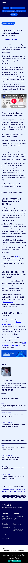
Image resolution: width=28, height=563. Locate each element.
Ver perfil (3, 393)
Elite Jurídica (5, 520)
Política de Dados (16, 560)
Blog (14, 527)
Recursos (16, 520)
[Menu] (25, 2)
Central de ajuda (5, 538)
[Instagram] (6, 390)
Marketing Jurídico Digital (10, 11)
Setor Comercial (22, 11)
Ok (9, 560)
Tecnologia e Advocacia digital (18, 8)
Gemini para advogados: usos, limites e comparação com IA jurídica (13, 425)
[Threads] (24, 496)
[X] (20, 496)
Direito (7, 8)
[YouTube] (12, 390)
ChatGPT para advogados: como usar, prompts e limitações (12, 467)
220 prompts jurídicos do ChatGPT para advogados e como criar (13, 477)
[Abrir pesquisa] (22, 2)
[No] (26, 557)
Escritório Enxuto (6, 516)
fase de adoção (8, 302)
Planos (15, 518)
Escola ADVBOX (6, 527)
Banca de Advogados (7, 518)
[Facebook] (2, 390)
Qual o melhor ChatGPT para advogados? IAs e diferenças (10, 458)
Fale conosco (5, 540)
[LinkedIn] (9, 390)
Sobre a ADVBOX (17, 530)
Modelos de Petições (18, 529)
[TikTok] (16, 496)
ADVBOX (15, 14)
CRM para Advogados (19, 516)
